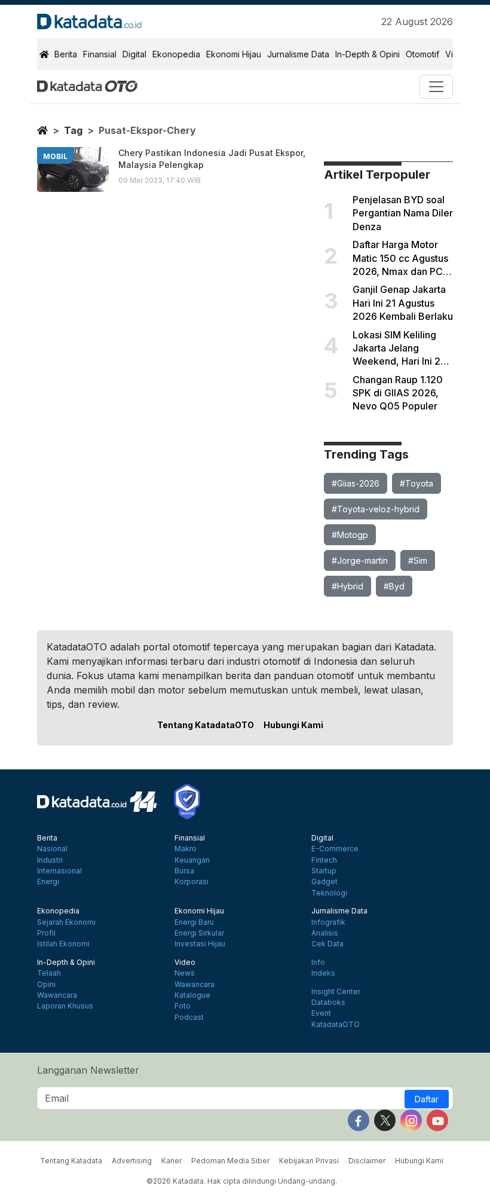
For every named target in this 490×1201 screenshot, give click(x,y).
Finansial (100, 54)
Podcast (189, 1017)
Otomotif (422, 54)
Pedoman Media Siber (230, 1160)
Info (318, 962)
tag (73, 130)
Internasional (59, 871)
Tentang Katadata (71, 1160)
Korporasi (191, 882)
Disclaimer (366, 1160)
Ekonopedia (176, 54)
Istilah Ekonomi (63, 944)
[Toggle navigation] (436, 87)
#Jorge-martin (360, 560)
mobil (55, 156)
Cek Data (327, 944)
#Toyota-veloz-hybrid (375, 509)
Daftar (427, 1099)
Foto (182, 1006)
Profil (46, 933)
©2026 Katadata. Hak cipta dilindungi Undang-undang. (241, 1180)
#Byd (394, 586)
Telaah (49, 973)
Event (321, 1013)
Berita (65, 54)
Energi (48, 882)
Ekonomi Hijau (233, 54)
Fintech (324, 860)
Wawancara (57, 995)
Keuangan (192, 860)
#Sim (417, 560)
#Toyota (416, 483)
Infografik (328, 922)
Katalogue (192, 995)
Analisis (324, 933)
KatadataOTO (335, 1024)
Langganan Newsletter (88, 1070)
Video (184, 962)
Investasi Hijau (199, 944)
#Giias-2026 (355, 483)
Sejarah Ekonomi (66, 922)
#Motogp (350, 535)
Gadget (324, 882)
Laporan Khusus (65, 1006)
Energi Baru (194, 922)
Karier (171, 1160)
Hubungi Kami (293, 725)
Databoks (328, 1002)
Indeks (323, 973)
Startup (323, 871)
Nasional (52, 849)
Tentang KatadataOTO (205, 725)
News (184, 973)
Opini (46, 984)
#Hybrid (347, 586)
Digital (134, 54)
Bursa (184, 871)
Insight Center (335, 992)
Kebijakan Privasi (309, 1160)
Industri (50, 860)
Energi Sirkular (199, 933)
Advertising (132, 1160)
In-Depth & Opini (367, 54)
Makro (185, 849)
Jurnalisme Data (298, 54)
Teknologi (329, 893)
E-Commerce (335, 849)
